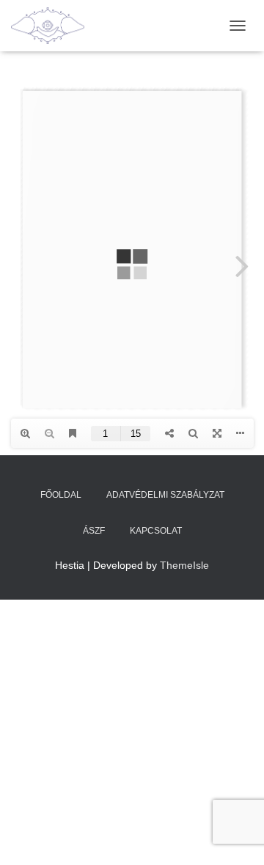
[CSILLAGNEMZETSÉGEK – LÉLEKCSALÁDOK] (53, 25)
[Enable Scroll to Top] (235, 835)
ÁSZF (94, 531)
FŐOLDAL (60, 495)
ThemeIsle (184, 565)
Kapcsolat (156, 531)
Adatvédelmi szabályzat (165, 495)
